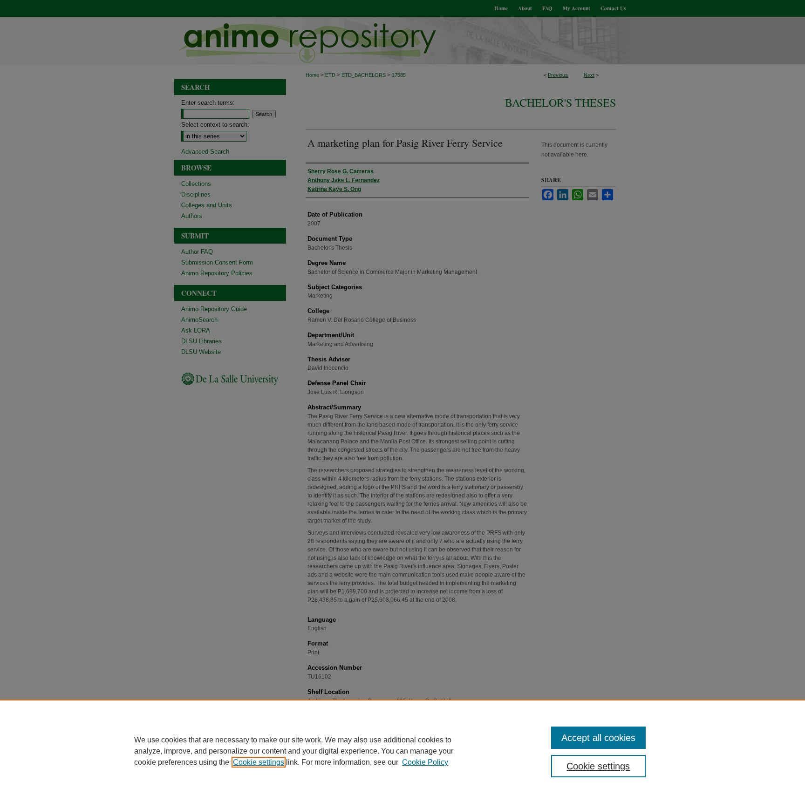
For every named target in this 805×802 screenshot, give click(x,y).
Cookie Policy (425, 762)
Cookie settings (258, 762)
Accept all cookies (598, 738)
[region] (402, 751)
